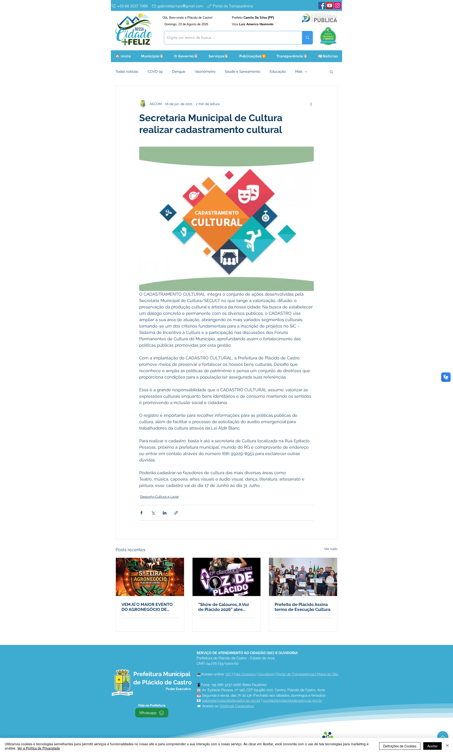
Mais (298, 71)
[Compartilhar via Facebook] (141, 513)
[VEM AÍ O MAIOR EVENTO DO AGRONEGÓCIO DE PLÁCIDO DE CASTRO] (150, 577)
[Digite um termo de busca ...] (307, 37)
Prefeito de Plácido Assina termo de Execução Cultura (302, 607)
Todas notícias (127, 71)
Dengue (178, 71)
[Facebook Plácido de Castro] (321, 5)
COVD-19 (155, 71)
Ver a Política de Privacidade (38, 748)
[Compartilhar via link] (176, 513)
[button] (152, 56)
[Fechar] (447, 746)
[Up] (442, 736)
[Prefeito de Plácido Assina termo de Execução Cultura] (303, 577)
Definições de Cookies (399, 746)
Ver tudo (330, 549)
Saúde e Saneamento (242, 71)
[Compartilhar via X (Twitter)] (153, 513)
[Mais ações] (311, 104)
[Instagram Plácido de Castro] (337, 5)
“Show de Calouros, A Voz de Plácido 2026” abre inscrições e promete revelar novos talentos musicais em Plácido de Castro (223, 607)
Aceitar (432, 746)
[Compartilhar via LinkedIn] (164, 513)
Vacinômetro (205, 71)
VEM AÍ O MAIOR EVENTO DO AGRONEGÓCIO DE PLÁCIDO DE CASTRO (147, 607)
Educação (278, 71)
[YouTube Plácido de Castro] (329, 5)
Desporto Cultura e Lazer (159, 496)
